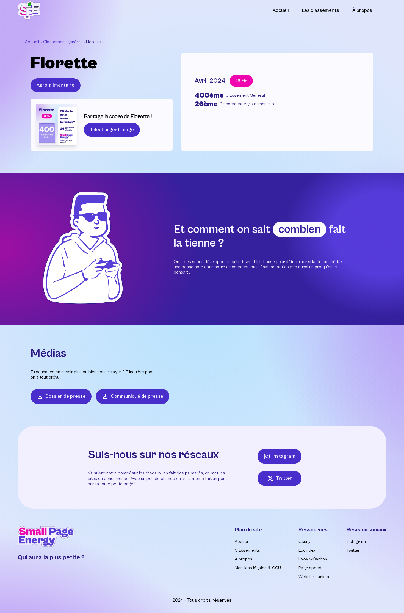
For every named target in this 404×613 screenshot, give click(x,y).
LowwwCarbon (312, 559)
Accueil (281, 10)
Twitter (284, 478)
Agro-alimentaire (55, 85)
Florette (93, 41)
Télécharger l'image (112, 129)
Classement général (63, 41)
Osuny (304, 541)
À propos (362, 10)
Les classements (320, 10)
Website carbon (313, 577)
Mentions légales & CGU (258, 568)
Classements (247, 550)
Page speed (309, 568)
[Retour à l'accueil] (29, 10)
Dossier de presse (65, 396)
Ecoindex (307, 550)
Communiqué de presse (137, 396)
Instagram (283, 456)
